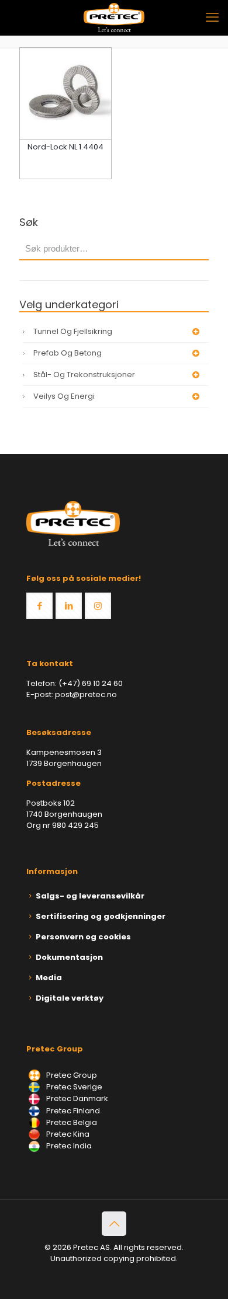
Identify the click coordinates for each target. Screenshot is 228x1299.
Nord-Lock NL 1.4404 (65, 146)
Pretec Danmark (76, 1098)
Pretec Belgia (70, 1122)
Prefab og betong (67, 352)
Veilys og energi (64, 396)
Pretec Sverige (74, 1086)
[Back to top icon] (114, 1223)
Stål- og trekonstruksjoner (84, 374)
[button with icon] (39, 606)
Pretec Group (70, 1075)
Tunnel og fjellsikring (72, 331)
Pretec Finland (72, 1110)
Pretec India (68, 1145)
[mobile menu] (212, 17)
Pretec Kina (66, 1134)
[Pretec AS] (114, 17)
